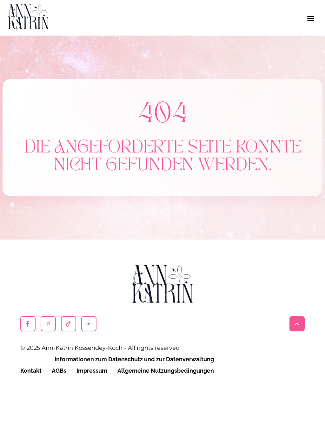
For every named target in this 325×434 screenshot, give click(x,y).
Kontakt (31, 370)
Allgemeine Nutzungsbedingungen (165, 370)
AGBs (59, 370)
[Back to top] (297, 323)
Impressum (91, 370)
